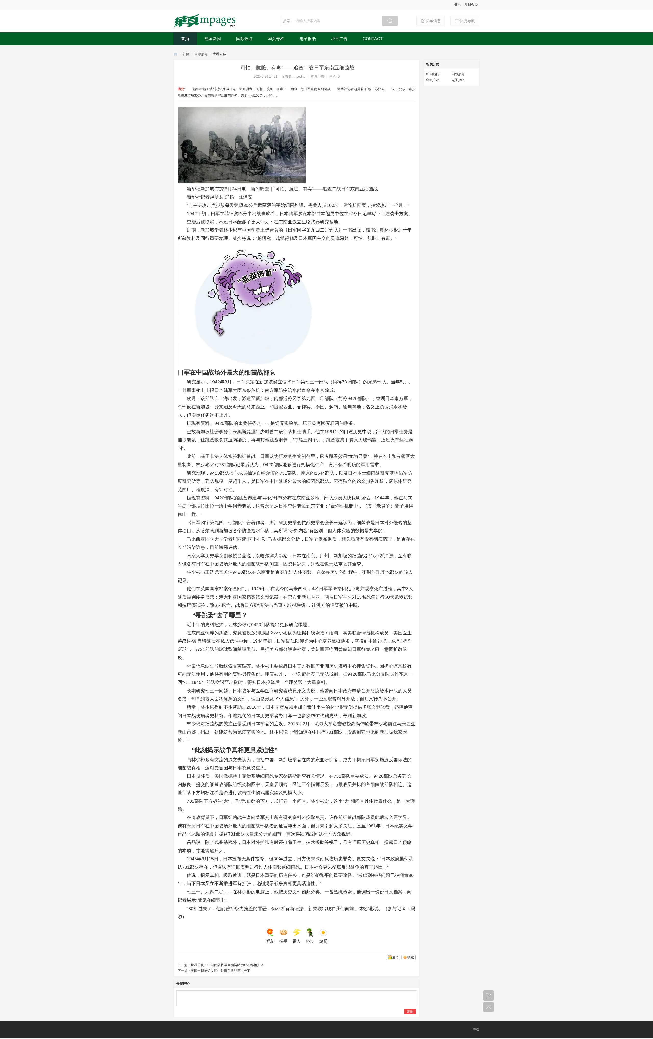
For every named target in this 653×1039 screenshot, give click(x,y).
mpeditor (300, 76)
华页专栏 (276, 39)
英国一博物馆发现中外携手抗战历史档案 (220, 971)
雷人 (297, 941)
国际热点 (244, 39)
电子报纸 (307, 39)
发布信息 (433, 21)
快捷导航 (467, 21)
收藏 (410, 957)
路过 (310, 941)
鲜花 (270, 941)
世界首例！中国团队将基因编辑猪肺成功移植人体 (227, 965)
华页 (175, 54)
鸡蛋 (323, 941)
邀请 (395, 957)
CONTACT (373, 39)
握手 (283, 941)
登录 (457, 4)
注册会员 (471, 4)
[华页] (205, 27)
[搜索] (390, 21)
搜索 (286, 21)
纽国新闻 (213, 39)
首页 (185, 39)
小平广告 (339, 39)
